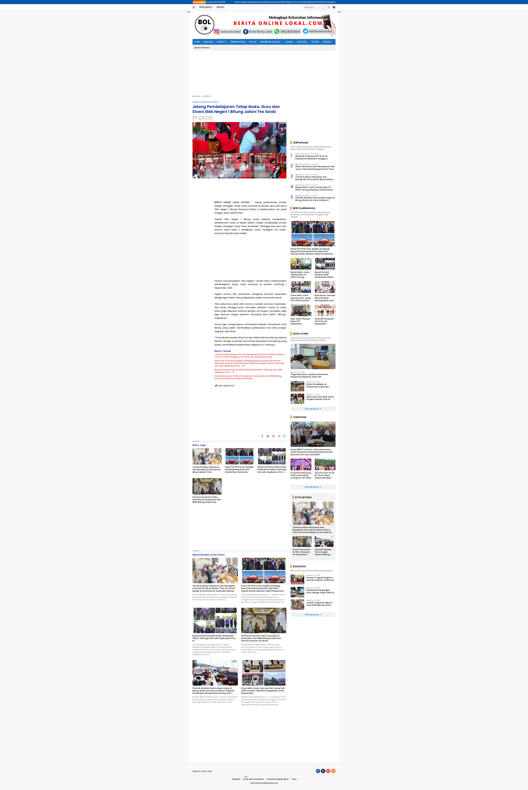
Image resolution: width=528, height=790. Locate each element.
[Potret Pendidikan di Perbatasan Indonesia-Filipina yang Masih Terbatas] (297, 386)
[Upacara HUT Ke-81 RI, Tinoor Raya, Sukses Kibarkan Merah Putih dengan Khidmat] (325, 464)
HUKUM (289, 41)
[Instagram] (328, 771)
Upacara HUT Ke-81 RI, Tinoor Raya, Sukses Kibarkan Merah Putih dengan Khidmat (325, 475)
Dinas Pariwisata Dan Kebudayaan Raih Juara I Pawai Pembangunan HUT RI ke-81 (315, 167)
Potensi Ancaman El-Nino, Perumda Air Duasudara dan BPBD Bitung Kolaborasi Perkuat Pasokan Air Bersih (248, 377)
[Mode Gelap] (334, 7)
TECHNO (315, 41)
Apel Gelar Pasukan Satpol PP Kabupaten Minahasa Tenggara (301, 321)
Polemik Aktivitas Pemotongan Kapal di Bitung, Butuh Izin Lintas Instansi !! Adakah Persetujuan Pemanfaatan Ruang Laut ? (213, 691)
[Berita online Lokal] (264, 24)
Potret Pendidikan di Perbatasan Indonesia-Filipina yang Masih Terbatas (320, 385)
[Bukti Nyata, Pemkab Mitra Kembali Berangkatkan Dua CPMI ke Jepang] (325, 287)
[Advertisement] (180, 51)
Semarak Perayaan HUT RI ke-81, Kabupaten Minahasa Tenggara (311, 157)
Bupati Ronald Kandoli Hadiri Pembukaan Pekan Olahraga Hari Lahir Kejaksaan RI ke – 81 (248, 370)
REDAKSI (220, 7)
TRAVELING (302, 41)
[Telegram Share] (279, 436)
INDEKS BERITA (205, 7)
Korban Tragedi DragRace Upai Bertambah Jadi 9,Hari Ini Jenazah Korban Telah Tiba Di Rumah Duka (320, 578)
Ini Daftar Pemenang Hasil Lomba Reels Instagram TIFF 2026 (301, 475)
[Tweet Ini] (268, 436)
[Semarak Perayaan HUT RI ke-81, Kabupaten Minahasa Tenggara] (325, 310)
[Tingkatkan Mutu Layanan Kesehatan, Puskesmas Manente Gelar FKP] (313, 356)
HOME (197, 41)
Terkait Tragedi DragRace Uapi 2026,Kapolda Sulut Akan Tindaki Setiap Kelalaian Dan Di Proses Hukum (319, 603)
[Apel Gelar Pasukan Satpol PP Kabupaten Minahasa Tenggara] (301, 310)
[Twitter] (323, 771)
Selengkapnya (312, 408)
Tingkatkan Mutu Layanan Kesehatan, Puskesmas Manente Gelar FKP (309, 375)
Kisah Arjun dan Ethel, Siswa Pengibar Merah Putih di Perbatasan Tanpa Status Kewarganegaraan (320, 398)
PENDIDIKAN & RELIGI (270, 41)
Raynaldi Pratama (205, 117)
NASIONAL (208, 41)
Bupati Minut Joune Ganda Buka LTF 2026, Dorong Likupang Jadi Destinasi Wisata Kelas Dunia (314, 188)
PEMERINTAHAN (238, 41)
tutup (188, 12)
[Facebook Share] (262, 436)
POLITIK (252, 41)
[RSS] (333, 771)
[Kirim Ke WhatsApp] (284, 436)
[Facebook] (318, 771)
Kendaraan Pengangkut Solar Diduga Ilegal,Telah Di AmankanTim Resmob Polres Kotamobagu (320, 591)
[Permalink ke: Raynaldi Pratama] (195, 117)
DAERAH (221, 41)
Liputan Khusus (201, 47)
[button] (328, 7)
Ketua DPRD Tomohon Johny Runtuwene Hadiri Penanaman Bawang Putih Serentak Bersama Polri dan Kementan (312, 452)
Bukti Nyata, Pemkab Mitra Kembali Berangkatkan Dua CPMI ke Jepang (325, 298)
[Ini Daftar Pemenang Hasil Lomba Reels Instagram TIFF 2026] (301, 464)
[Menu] (194, 7)
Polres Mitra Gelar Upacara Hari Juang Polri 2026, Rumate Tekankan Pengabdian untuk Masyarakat (263, 691)
